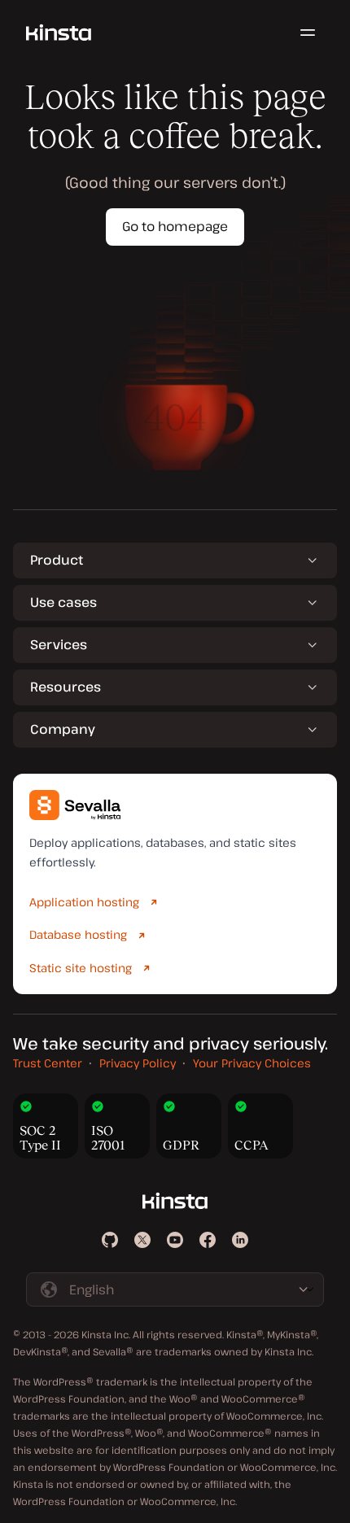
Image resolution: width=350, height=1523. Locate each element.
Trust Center (47, 1063)
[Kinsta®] (58, 32)
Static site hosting (80, 967)
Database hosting (78, 934)
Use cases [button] (63, 602)
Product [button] (56, 560)
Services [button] (58, 644)
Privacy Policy (137, 1063)
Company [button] (62, 729)
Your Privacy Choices (252, 1063)
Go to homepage (175, 226)
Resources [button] (65, 687)
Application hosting (84, 902)
